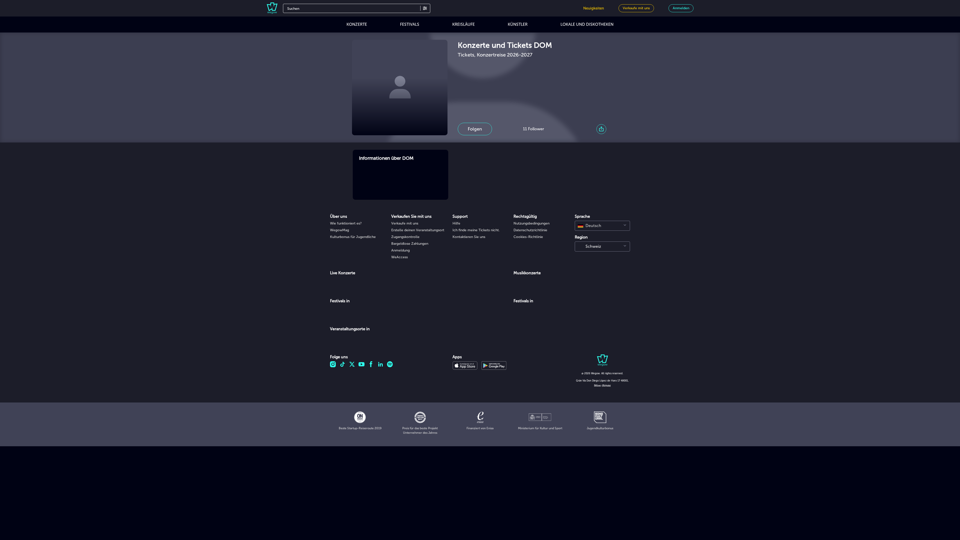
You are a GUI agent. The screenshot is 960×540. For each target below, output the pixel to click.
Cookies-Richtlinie (528, 237)
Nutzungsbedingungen (532, 223)
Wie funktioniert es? (346, 223)
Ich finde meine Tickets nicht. (476, 230)
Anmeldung (400, 250)
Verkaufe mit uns (404, 223)
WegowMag (339, 230)
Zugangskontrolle (405, 237)
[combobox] (602, 225)
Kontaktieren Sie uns (468, 237)
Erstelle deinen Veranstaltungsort (417, 230)
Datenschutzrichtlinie (530, 230)
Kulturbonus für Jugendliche (353, 237)
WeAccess (399, 257)
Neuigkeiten (593, 8)
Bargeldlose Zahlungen (409, 244)
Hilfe (456, 223)
